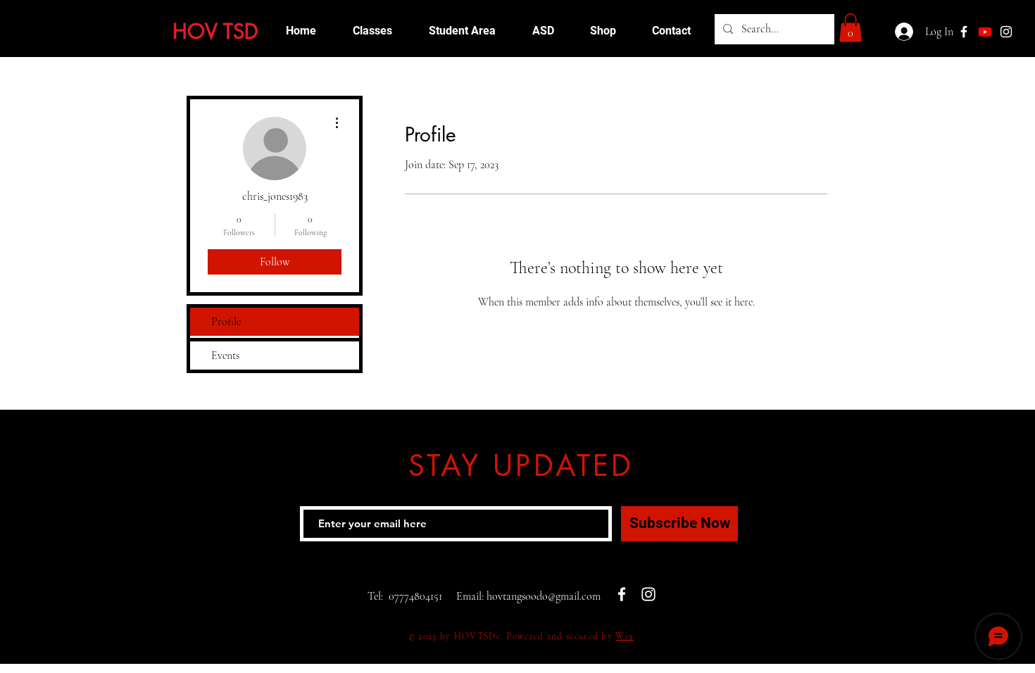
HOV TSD (215, 31)
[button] (850, 27)
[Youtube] (985, 31)
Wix (624, 636)
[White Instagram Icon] (1006, 31)
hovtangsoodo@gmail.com (544, 596)
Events (225, 355)
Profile (226, 322)
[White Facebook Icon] (622, 594)
